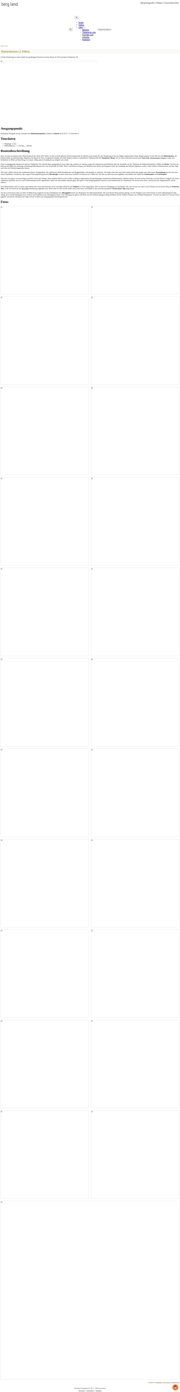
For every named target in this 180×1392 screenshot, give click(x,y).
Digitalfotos (158, 1382)
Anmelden (98, 1391)
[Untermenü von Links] (84, 28)
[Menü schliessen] (76, 17)
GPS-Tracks (166, 1382)
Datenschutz (90, 1391)
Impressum (82, 1391)
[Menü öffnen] (70, 29)
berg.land (9, 4)
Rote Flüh (145, 158)
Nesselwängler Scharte (158, 158)
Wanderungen (175, 1382)
